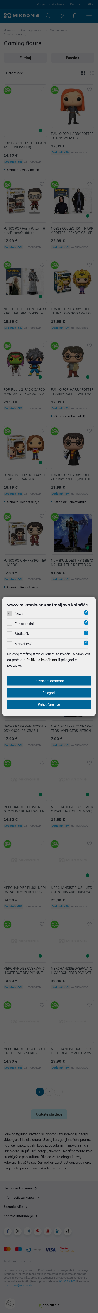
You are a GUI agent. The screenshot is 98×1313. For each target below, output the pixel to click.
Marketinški (23, 644)
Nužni (19, 613)
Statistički (22, 634)
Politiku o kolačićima (41, 659)
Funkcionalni (24, 624)
